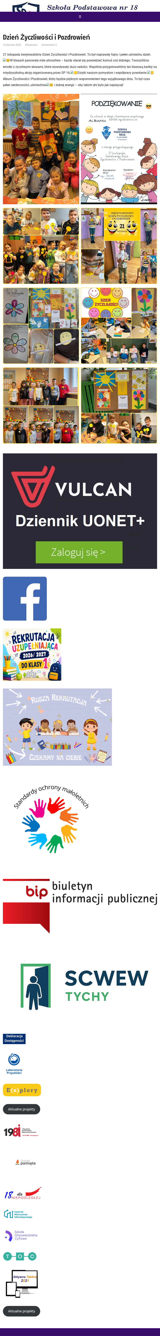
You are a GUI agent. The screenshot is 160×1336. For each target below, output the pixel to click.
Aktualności (31, 45)
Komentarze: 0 (49, 45)
